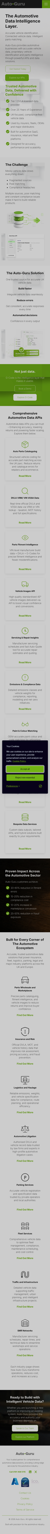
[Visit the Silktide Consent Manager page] (40, 786)
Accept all (25, 769)
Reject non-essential (25, 777)
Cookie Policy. (19, 761)
